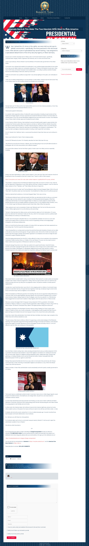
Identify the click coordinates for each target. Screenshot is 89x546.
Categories (63, 48)
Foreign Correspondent (12, 464)
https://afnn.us (17, 443)
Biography (35, 18)
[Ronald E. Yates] (44, 8)
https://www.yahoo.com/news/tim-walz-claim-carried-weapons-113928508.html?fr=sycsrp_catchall (30, 179)
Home (20, 18)
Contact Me (67, 18)
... (11, 476)
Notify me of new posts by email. (16, 533)
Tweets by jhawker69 (66, 74)
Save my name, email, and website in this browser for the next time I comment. (27, 527)
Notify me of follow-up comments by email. (18, 530)
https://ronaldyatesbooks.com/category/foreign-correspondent (20, 438)
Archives (63, 41)
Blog (26, 18)
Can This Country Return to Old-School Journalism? (18, 466)
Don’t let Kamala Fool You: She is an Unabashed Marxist (19, 467)
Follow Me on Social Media (53, 18)
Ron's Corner (20, 464)
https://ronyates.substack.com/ (37, 441)
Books (42, 18)
